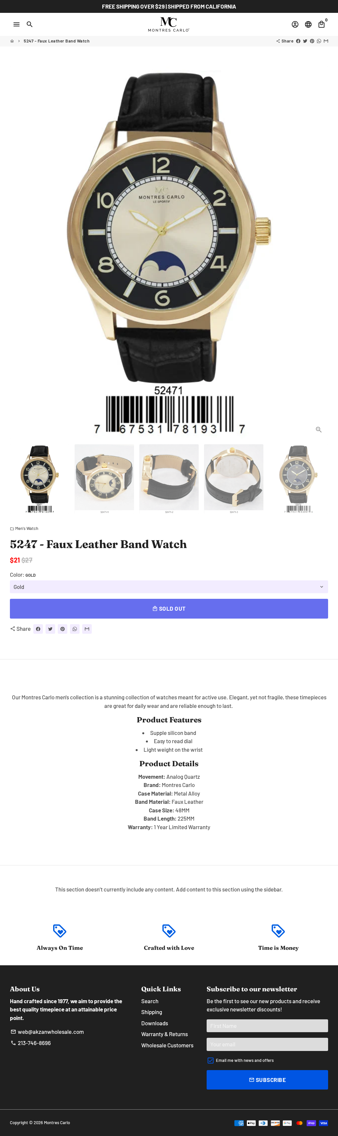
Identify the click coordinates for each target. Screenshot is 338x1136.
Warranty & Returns (164, 1034)
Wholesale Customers (167, 1045)
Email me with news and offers (245, 1060)
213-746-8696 (31, 1042)
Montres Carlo (57, 1122)
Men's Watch (24, 528)
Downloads (154, 1023)
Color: (23, 574)
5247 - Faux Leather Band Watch (56, 41)
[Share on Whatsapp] (319, 41)
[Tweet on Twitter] (305, 41)
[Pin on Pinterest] (312, 41)
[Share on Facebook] (298, 41)
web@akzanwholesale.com (47, 1031)
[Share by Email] (326, 41)
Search (149, 1001)
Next (319, 252)
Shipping (151, 1011)
